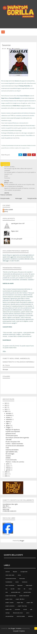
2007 (6, 474)
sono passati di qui (9, 616)
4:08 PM (6, 193)
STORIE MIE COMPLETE (9, 511)
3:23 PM (6, 181)
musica (30, 588)
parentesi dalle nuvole (15, 592)
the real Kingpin (10, 454)
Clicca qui (5, 369)
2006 (6, 476)
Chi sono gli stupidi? (16, 239)
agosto (8, 421)
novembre (9, 415)
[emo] (6, 182)
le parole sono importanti (13, 431)
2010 (6, 409)
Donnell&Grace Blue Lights (10, 504)
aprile (7, 464)
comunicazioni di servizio (11, 578)
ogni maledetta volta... (12, 451)
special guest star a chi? (17, 223)
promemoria (17, 609)
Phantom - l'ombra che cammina (15, 462)
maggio (8, 427)
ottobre (8, 417)
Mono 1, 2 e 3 (6, 507)
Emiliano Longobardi (7, 522)
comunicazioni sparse (12, 435)
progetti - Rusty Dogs (22, 606)
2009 (6, 411)
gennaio (8, 470)
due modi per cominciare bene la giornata (17, 437)
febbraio (8, 468)
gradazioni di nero (11, 433)
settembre (9, 419)
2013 (6, 403)
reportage (8, 612)
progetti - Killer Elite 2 (20, 599)
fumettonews (24, 581)
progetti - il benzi (9, 599)
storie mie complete (21, 616)
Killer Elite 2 (6, 506)
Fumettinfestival (9, 581)
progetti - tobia (8, 609)
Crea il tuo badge (6, 534)
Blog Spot (15, 571)
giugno (8, 425)
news (7, 592)
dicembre (9, 413)
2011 (6, 407)
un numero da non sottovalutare (15, 445)
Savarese (8, 456)
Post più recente (5, 198)
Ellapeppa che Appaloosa (13, 429)
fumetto (17, 581)
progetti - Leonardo (9, 602)
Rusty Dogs (6, 509)
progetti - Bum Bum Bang (11, 595)
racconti (25, 609)
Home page (18, 198)
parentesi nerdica (27, 592)
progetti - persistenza (10, 606)
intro (6, 588)
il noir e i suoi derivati (10, 585)
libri (24, 588)
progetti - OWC (30, 602)
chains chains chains (10, 575)
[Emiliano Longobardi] (8, 528)
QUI (24, 118)
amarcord (8, 571)
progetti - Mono (20, 602)
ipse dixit (12, 588)
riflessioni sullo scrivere (18, 612)
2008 (6, 472)
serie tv (27, 612)
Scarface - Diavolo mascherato (14, 443)
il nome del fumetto (11, 460)
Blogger (22, 540)
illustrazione (20, 585)
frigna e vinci (14, 231)
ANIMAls (8, 458)
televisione (30, 616)
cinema (19, 575)
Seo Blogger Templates (14, 628)
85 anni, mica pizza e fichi (13, 441)
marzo (8, 466)
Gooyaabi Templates (19, 631)
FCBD (7, 447)
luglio (7, 423)
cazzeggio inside (23, 571)
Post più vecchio (32, 198)
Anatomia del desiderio (12, 450)
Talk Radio (9, 439)
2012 (6, 405)
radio (31, 609)
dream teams (22, 578)
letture (19, 588)
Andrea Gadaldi (8, 209)
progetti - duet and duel (24, 595)
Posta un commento (6, 195)
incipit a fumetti (29, 585)
